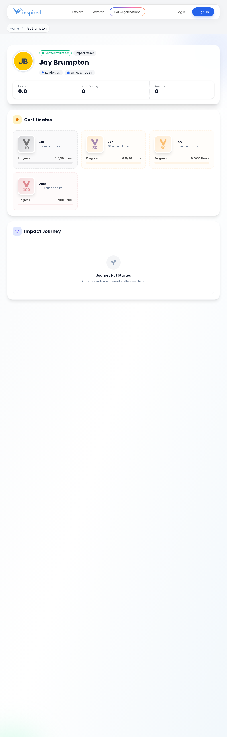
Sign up (203, 12)
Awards (98, 12)
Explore (77, 12)
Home (14, 28)
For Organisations (127, 12)
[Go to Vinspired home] (27, 11)
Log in (181, 12)
